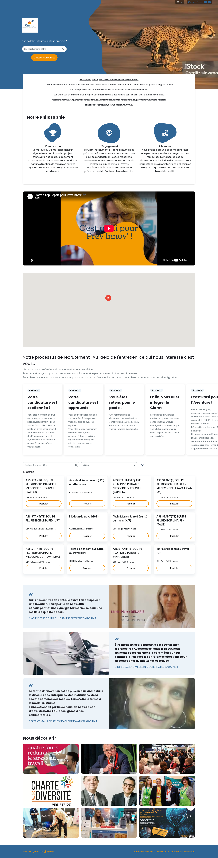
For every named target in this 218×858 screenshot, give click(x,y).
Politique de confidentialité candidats (176, 851)
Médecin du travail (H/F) (83, 516)
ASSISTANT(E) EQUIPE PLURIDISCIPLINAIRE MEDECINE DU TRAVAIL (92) (43, 552)
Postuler (43, 503)
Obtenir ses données (143, 851)
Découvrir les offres (44, 57)
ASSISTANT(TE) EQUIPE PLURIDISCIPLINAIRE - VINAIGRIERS (128, 552)
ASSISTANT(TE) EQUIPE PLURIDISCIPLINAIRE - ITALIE (171, 520)
